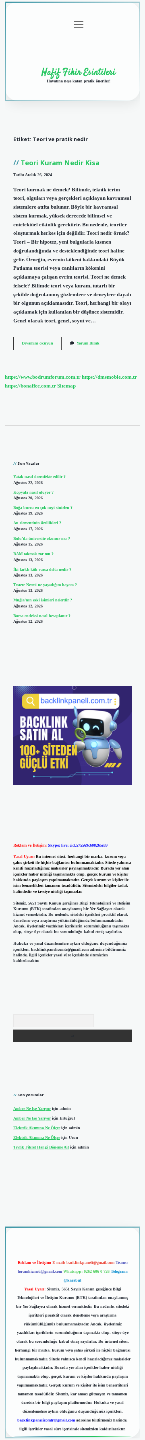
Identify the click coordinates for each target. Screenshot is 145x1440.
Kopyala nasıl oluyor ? (33, 492)
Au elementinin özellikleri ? (37, 523)
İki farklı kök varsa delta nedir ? (42, 569)
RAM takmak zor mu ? (33, 554)
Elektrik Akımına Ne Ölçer (36, 1128)
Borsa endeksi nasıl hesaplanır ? (41, 615)
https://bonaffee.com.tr (30, 386)
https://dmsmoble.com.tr (109, 377)
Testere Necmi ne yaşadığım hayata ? (45, 585)
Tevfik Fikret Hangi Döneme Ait (41, 1147)
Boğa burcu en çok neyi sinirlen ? (42, 507)
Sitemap (66, 386)
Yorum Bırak (88, 343)
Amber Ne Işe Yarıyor (32, 1108)
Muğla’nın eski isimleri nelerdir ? (42, 600)
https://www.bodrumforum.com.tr (43, 377)
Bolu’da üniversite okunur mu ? (41, 538)
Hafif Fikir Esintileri (78, 72)
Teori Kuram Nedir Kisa (60, 162)
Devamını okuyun (42, 345)
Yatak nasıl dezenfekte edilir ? (39, 476)
